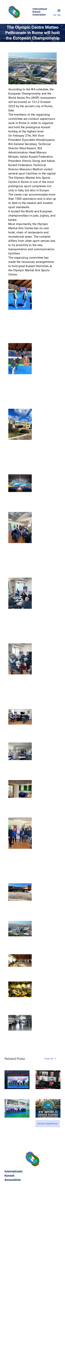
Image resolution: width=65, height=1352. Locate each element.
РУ (54, 15)
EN (58, 15)
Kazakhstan (52, 1123)
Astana (41, 1123)
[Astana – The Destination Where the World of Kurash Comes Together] (48, 1101)
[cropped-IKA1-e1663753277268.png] (14, 6)
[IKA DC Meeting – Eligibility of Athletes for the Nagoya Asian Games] (48, 1072)
